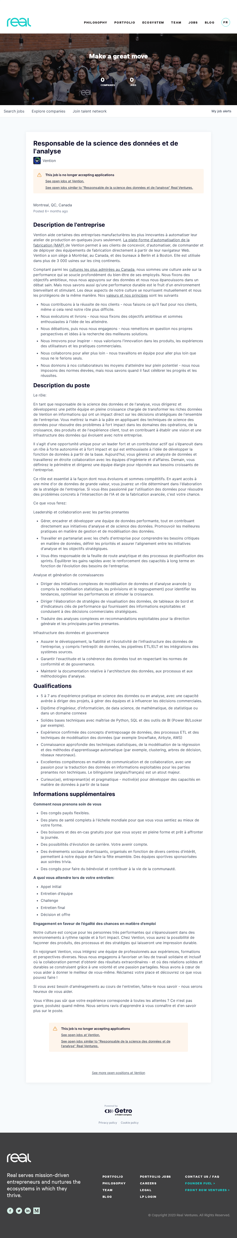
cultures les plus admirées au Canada (101, 269)
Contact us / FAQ (202, 1176)
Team (176, 22)
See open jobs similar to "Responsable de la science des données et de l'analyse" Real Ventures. (119, 187)
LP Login (148, 1197)
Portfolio (124, 22)
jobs (14, 111)
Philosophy (95, 22)
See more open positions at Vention (118, 1073)
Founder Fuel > (200, 1183)
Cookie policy (130, 1122)
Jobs (193, 22)
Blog (209, 22)
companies (48, 111)
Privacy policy (108, 1122)
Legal (146, 1190)
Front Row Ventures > (207, 1190)
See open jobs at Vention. (64, 181)
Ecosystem (153, 22)
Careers (148, 1183)
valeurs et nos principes (127, 295)
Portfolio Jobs (155, 1176)
